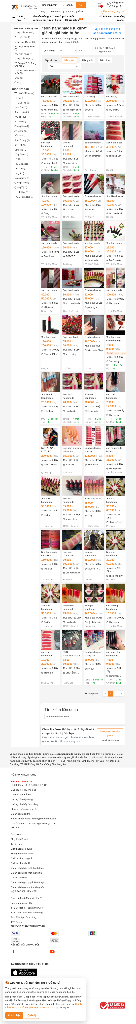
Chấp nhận (14, 1015)
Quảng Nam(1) (21, 178)
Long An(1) (19, 173)
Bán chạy (105, 60)
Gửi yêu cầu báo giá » (110, 733)
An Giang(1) (20, 131)
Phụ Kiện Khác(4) (23, 54)
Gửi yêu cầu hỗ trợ (21, 794)
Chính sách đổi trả (20, 813)
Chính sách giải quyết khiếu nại (27, 882)
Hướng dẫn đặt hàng (22, 799)
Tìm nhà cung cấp (107, 30)
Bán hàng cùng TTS (115, 11)
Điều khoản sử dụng (21, 848)
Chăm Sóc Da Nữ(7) (24, 42)
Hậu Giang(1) (21, 164)
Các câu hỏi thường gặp (23, 789)
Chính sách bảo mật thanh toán (27, 868)
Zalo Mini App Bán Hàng (23, 917)
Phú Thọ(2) (20, 117)
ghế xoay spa (83, 11)
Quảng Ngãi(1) (21, 182)
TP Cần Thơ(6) (22, 103)
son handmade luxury (57, 716)
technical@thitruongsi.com (42, 823)
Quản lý (32, 1015)
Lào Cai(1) (19, 168)
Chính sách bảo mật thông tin (26, 872)
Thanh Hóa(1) (21, 192)
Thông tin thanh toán (22, 853)
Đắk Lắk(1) (20, 145)
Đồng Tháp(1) (21, 154)
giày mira (68, 11)
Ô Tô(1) (18, 82)
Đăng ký (116, 6)
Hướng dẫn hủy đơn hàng (24, 804)
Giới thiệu (16, 834)
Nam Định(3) (20, 107)
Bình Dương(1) (22, 140)
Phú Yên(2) (20, 121)
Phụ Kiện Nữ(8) (22, 37)
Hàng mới (87, 60)
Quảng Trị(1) (20, 187)
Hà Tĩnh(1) (19, 159)
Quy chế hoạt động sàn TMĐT (27, 898)
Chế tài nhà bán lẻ (20, 863)
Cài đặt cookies (19, 877)
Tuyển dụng (17, 844)
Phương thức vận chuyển (24, 809)
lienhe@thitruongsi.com (44, 818)
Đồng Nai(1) (20, 150)
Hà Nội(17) (19, 98)
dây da (44, 11)
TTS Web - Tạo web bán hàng (27, 912)
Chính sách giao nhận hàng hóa (27, 887)
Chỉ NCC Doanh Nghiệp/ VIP (107, 50)
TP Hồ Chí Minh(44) (24, 93)
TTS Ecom (16, 922)
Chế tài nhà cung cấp (22, 858)
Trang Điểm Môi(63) (24, 32)
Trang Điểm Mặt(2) (23, 58)
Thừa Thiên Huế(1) (23, 197)
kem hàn (55, 11)
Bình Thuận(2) (21, 112)
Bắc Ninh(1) (20, 135)
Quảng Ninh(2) (21, 126)
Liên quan (69, 60)
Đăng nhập (118, 2)
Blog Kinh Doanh (19, 839)
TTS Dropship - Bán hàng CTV (27, 907)
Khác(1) (18, 78)
